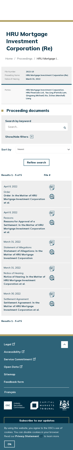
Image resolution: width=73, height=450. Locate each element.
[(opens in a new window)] (14, 405)
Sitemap (9, 374)
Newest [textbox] (20, 149)
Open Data (11, 366)
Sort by (6, 149)
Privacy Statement (27, 436)
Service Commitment (18, 359)
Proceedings (24, 58)
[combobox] (43, 149)
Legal (7, 344)
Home (9, 58)
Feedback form (14, 381)
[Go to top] (64, 344)
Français (10, 392)
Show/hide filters (16, 136)
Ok (9, 444)
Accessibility (12, 351)
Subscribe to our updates (36, 420)
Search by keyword (18, 121)
